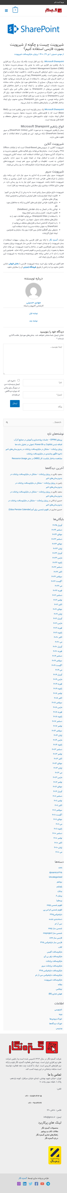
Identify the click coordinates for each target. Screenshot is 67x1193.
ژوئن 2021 (58, 614)
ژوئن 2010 (58, 847)
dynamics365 (55, 872)
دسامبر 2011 (57, 796)
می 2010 (58, 852)
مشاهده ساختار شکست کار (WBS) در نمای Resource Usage (37, 458)
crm (60, 868)
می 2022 (58, 586)
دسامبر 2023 (56, 539)
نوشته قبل (33, 313)
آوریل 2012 (57, 791)
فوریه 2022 (57, 590)
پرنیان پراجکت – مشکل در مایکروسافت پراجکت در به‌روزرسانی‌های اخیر (34, 449)
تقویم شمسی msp (54, 905)
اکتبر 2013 (58, 758)
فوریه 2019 (57, 684)
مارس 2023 (57, 558)
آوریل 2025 (57, 525)
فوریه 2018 (57, 712)
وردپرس (59, 1028)
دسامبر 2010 (57, 833)
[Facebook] (36, 1184)
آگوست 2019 (57, 665)
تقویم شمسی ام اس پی (52, 910)
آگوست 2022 (56, 581)
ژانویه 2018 (57, 716)
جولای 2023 (57, 544)
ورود (60, 1014)
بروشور (59, 882)
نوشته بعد (33, 321)
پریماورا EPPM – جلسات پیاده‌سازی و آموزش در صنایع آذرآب (38, 440)
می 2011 (59, 824)
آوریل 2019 (57, 674)
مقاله (60, 984)
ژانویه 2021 (57, 632)
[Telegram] (48, 1184)
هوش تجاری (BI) (55, 994)
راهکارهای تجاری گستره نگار (47, 1135)
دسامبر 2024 (57, 530)
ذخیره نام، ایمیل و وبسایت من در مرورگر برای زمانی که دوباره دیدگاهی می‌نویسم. (12, 387)
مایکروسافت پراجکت (54, 961)
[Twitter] (31, 1184)
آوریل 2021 (57, 618)
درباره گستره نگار (51, 1138)
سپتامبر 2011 (57, 810)
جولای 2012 (57, 786)
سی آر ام (58, 923)
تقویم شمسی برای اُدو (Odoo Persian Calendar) (29, 509)
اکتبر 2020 (58, 637)
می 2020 (58, 642)
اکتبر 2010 (58, 842)
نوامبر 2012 (57, 782)
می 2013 (58, 772)
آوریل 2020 (57, 646)
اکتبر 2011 (58, 805)
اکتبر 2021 (58, 604)
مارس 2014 (57, 740)
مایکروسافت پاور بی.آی (53, 956)
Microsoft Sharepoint (54, 61)
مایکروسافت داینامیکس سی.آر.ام (48, 975)
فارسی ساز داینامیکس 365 (51, 942)
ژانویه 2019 (57, 688)
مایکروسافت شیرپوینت (53, 980)
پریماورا (59, 900)
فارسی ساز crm (55, 938)
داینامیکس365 (56, 914)
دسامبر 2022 (57, 567)
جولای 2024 (57, 534)
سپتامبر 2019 (57, 660)
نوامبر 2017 (57, 726)
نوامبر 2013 (57, 754)
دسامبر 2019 (57, 656)
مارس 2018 (57, 707)
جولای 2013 (57, 763)
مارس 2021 (57, 623)
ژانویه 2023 (57, 562)
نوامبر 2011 (58, 800)
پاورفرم (59, 886)
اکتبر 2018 (58, 698)
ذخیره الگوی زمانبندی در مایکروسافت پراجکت (44, 454)
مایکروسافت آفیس (54, 952)
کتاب (60, 947)
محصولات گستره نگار (49, 1128)
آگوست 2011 (57, 815)
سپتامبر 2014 (57, 730)
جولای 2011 (57, 819)
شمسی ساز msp (55, 928)
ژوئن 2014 (58, 735)
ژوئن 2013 (58, 768)
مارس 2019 (57, 679)
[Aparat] (42, 1184)
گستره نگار (53, 240)
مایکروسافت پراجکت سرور (51, 966)
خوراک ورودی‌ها (56, 1019)
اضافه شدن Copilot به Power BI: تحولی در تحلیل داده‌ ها (38, 444)
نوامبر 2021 (57, 600)
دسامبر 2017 (57, 721)
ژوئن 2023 (57, 548)
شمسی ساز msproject (52, 933)
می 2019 (58, 670)
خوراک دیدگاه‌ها (55, 1023)
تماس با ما (54, 1074)
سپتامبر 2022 (56, 576)
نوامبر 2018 (57, 693)
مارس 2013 (57, 777)
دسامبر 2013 (57, 749)
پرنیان (60, 891)
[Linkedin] (25, 1184)
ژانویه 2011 (58, 829)
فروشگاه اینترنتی (29, 267)
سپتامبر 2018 (57, 702)
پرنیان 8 (59, 896)
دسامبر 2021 (57, 595)
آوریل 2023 (57, 553)
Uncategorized (55, 877)
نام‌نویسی (58, 1009)
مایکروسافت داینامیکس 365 (50, 970)
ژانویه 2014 (57, 744)
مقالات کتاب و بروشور (49, 1131)
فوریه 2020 (57, 651)
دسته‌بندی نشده (55, 919)
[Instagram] (19, 1184)
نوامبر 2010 (58, 838)
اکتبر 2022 (58, 572)
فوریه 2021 (57, 628)
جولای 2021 (57, 609)
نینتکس (59, 989)
